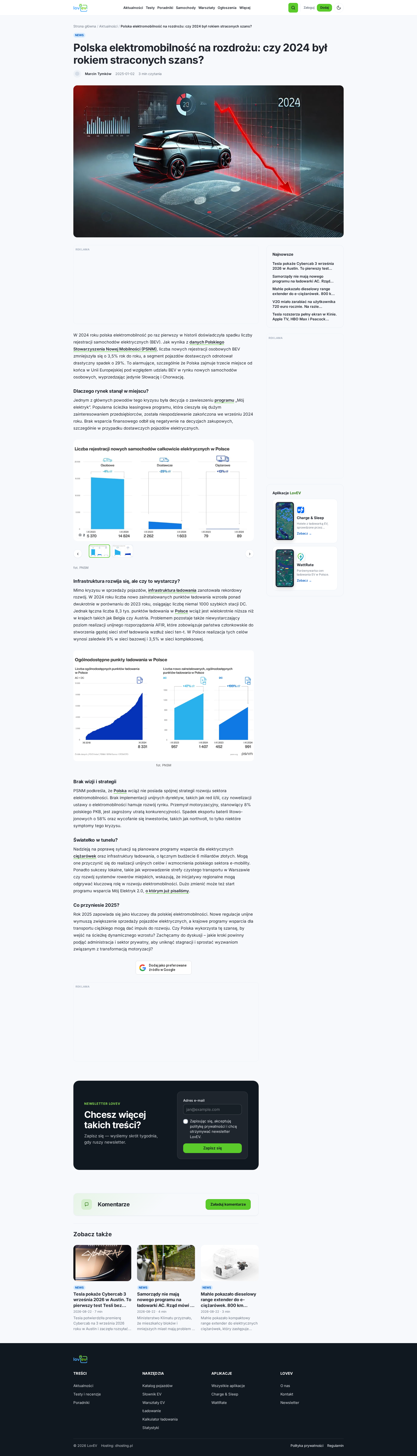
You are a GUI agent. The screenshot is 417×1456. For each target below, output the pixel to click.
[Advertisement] (166, 286)
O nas (285, 1385)
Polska (120, 790)
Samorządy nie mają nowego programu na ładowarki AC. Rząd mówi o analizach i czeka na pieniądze (165, 1305)
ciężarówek (84, 856)
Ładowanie (151, 1410)
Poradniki (165, 8)
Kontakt (286, 1394)
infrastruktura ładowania (172, 590)
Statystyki (150, 1427)
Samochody (186, 8)
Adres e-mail (194, 1100)
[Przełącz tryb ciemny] (339, 8)
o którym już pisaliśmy (167, 890)
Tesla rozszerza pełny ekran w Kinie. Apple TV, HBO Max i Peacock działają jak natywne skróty (304, 317)
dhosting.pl (124, 1445)
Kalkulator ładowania (160, 1419)
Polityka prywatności (307, 1445)
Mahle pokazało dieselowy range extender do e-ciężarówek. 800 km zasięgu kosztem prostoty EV (228, 1305)
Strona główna (84, 26)
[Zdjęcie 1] (99, 551)
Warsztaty (206, 8)
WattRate (219, 1402)
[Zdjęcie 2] (122, 551)
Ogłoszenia (227, 8)
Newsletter (289, 1402)
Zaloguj (309, 7)
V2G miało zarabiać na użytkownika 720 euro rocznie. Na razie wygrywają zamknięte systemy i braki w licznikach (303, 304)
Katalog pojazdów (157, 1385)
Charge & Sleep (224, 1394)
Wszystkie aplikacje (228, 1385)
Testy (150, 8)
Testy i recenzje (87, 1394)
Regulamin (335, 1445)
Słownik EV (151, 1394)
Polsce (181, 611)
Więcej (244, 8)
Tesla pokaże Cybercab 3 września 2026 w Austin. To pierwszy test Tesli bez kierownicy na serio (303, 266)
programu (224, 400)
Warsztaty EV (153, 1402)
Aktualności (133, 8)
